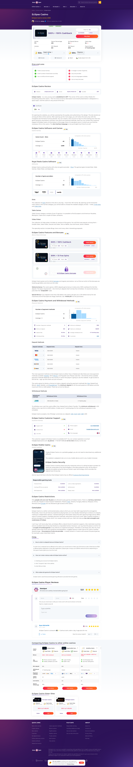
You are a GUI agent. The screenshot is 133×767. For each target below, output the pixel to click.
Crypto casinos (35, 728)
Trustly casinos (52, 736)
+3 (55, 673)
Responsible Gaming (71, 726)
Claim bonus (89, 242)
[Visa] (38, 351)
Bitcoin (55, 376)
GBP (82, 414)
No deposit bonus (36, 736)
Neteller (46, 376)
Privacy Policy (88, 733)
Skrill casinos (52, 738)
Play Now (87, 36)
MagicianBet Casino (72, 648)
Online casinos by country (38, 738)
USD (98, 336)
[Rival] (51, 192)
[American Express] (38, 360)
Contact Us (88, 728)
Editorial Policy (89, 736)
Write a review (91, 616)
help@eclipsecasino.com (92, 429)
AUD (75, 414)
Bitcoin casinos (53, 728)
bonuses (56, 281)
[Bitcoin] (38, 368)
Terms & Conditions (90, 731)
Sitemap (87, 738)
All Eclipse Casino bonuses (66, 273)
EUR (79, 414)
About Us (82, 6)
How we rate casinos (71, 731)
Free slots (34, 733)
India (68, 501)
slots (43, 202)
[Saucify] (59, 192)
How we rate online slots (72, 733)
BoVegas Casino (69, 699)
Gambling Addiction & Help (73, 728)
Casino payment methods (55, 726)
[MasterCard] (38, 355)
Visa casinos (52, 741)
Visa (88, 383)
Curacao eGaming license (81, 475)
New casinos (35, 731)
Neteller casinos (53, 733)
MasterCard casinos (36, 743)
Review (38, 713)
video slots (38, 206)
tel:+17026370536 (95, 425)
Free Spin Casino (47, 699)
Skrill (38, 385)
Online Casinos (39, 10)
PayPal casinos (52, 731)
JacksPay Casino (90, 648)
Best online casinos (36, 726)
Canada (43, 503)
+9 (74, 673)
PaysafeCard (53, 385)
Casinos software (36, 741)
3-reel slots (97, 204)
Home (33, 10)
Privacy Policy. (70, 764)
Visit (48, 713)
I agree (81, 762)
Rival (72, 167)
